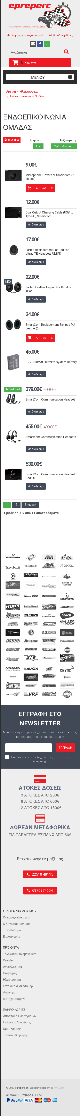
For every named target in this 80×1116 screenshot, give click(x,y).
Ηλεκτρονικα (12, 979)
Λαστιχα (9, 992)
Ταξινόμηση (67, 140)
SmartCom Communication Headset (50, 399)
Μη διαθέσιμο (36, 224)
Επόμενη (30, 504)
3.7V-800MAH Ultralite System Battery (51, 362)
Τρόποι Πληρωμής (15, 1035)
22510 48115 (42, 874)
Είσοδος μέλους (63, 35)
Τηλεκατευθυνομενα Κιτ (19, 954)
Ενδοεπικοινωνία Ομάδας (27, 96)
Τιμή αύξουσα (62, 146)
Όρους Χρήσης (62, 757)
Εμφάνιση (36, 140)
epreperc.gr (21, 1087)
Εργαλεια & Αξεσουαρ (18, 986)
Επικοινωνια (11, 936)
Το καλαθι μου (13, 930)
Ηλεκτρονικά (29, 91)
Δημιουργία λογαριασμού (27, 35)
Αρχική (11, 91)
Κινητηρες (10, 973)
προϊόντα (29, 62)
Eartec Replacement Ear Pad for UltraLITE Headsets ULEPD (47, 251)
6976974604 (42, 890)
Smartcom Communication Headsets (51, 437)
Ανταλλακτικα (12, 967)
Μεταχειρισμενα (14, 999)
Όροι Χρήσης (12, 1029)
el (47, 44)
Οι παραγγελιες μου (16, 917)
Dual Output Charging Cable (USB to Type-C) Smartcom (49, 214)
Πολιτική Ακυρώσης (17, 1022)
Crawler (8, 960)
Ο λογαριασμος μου (16, 924)
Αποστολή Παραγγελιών (19, 1016)
